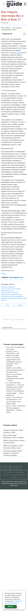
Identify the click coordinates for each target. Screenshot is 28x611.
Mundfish (9, 366)
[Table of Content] (24, 34)
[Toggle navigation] (3, 4)
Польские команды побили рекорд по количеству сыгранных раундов (12, 453)
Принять (10, 606)
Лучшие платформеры (8, 287)
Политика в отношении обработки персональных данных (14, 474)
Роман (3, 274)
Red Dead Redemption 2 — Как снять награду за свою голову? (15, 385)
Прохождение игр (16, 277)
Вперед (20, 305)
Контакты (15, 468)
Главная (4, 468)
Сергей (8, 368)
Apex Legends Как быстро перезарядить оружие (13, 360)
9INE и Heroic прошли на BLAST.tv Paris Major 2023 (15, 370)
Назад (7, 305)
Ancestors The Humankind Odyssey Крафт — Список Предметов (15, 393)
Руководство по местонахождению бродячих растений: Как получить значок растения (14, 298)
